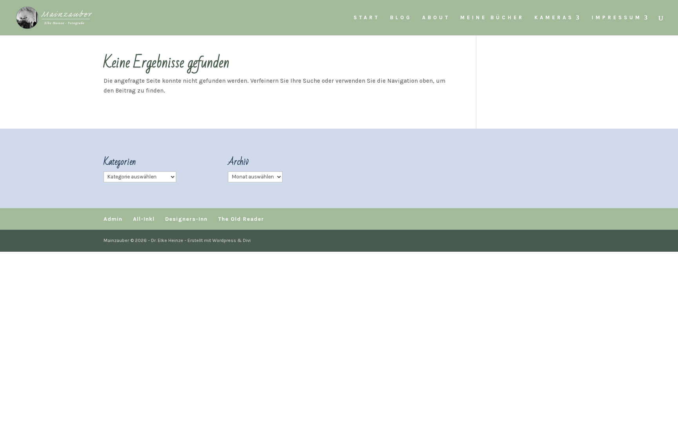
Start (367, 17)
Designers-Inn (186, 219)
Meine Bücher (492, 17)
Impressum (617, 17)
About (436, 17)
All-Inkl (144, 219)
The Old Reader (241, 219)
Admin (113, 219)
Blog (401, 17)
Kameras (554, 17)
